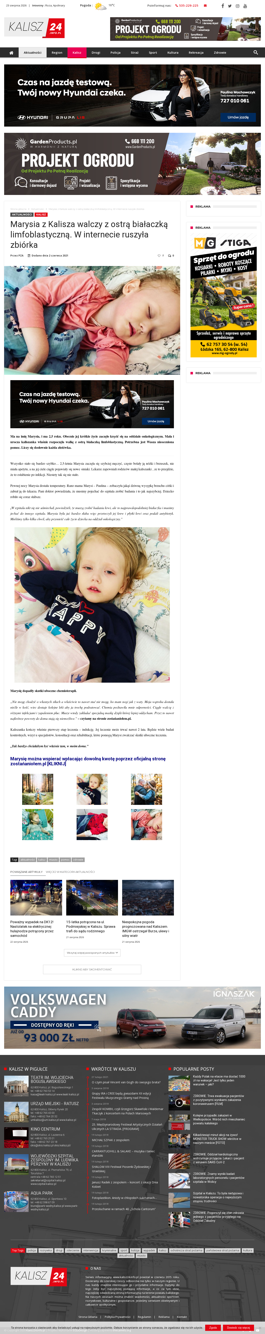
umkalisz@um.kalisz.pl (45, 1119)
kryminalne (109, 1250)
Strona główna (18, 209)
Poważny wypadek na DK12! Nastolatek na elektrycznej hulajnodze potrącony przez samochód (32, 929)
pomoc (65, 859)
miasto (53, 859)
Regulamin (144, 1317)
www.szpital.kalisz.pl (43, 1183)
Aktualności (37, 209)
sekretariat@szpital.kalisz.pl (48, 1180)
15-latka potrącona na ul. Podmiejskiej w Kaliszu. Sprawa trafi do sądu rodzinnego (90, 926)
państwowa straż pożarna (222, 1250)
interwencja (90, 1250)
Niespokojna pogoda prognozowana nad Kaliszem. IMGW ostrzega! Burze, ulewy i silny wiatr (145, 929)
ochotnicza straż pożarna (186, 1250)
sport (123, 1250)
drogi (59, 1250)
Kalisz (41, 214)
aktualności (27, 859)
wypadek (149, 1250)
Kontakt (182, 1317)
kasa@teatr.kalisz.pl (43, 1094)
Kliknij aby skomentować (92, 969)
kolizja (135, 1250)
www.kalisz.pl (67, 1119)
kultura (247, 1250)
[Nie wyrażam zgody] (260, 1328)
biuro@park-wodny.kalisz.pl (47, 1205)
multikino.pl (37, 1145)
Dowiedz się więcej (238, 1327)
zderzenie (72, 1250)
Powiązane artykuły (26, 871)
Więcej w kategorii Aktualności (70, 871)
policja (32, 1250)
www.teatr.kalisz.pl (67, 1094)
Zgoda (213, 1327)
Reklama (164, 1317)
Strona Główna (87, 1317)
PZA (20, 255)
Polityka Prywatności (117, 1317)
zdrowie (78, 859)
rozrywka (46, 1250)
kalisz (42, 859)
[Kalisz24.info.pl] (34, 17)
